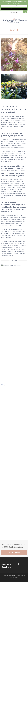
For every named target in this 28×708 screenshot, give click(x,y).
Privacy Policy (14, 580)
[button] (26, 20)
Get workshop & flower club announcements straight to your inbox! (14, 2)
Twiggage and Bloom (14, 575)
